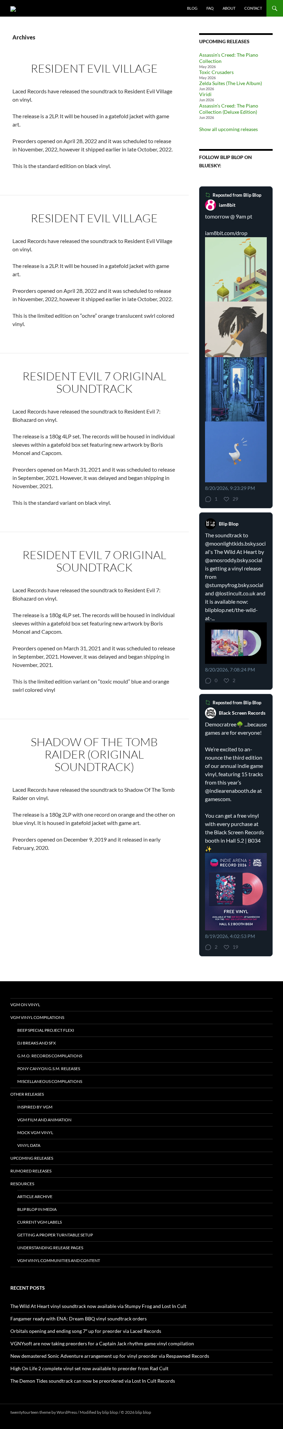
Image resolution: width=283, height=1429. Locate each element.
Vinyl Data (28, 1145)
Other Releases (27, 1094)
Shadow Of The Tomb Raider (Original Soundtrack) (94, 754)
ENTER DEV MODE (169, 1412)
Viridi (205, 94)
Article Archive (34, 1196)
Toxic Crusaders (216, 72)
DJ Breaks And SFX (36, 1043)
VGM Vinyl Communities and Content (58, 1260)
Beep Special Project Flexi (45, 1030)
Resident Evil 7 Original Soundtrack (94, 382)
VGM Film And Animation (44, 1119)
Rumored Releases (30, 1170)
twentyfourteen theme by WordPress (43, 1412)
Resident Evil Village (94, 68)
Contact (253, 8)
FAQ (210, 8)
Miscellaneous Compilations (49, 1081)
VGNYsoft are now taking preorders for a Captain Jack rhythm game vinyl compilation (102, 1343)
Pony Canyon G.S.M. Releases (48, 1068)
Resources (22, 1183)
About (229, 8)
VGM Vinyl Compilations (37, 1017)
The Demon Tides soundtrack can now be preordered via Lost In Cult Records (92, 1381)
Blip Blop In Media (37, 1209)
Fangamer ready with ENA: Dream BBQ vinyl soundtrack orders (78, 1318)
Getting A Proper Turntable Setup (55, 1234)
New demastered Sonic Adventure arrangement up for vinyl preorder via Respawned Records (109, 1356)
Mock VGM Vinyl (35, 1132)
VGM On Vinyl (25, 1004)
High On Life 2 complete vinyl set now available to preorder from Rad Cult (89, 1368)
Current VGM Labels (39, 1222)
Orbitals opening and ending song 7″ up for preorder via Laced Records (85, 1331)
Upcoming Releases (31, 1158)
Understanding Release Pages (50, 1247)
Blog (192, 8)
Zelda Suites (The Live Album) (230, 83)
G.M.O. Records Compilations (49, 1055)
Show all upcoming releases (228, 129)
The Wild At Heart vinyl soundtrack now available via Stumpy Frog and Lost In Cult (98, 1306)
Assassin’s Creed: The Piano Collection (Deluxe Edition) (228, 109)
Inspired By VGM (34, 1107)
